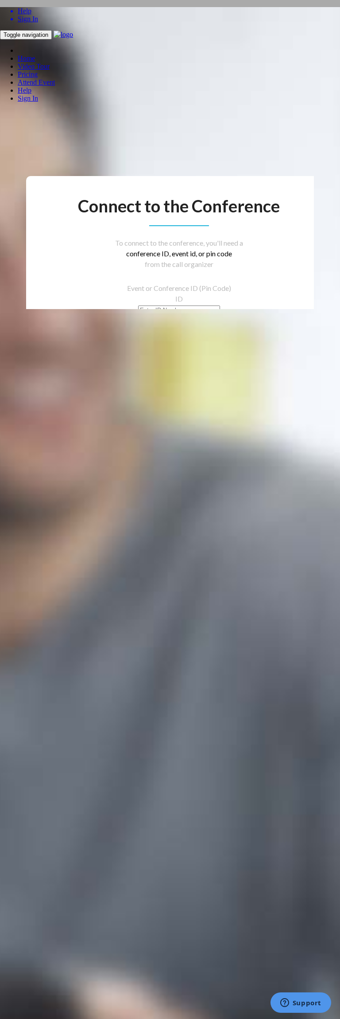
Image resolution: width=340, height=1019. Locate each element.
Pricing (28, 74)
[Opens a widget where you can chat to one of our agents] (300, 1003)
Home (26, 58)
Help (24, 90)
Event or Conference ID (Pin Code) (179, 288)
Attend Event (36, 82)
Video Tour (34, 66)
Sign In (28, 98)
